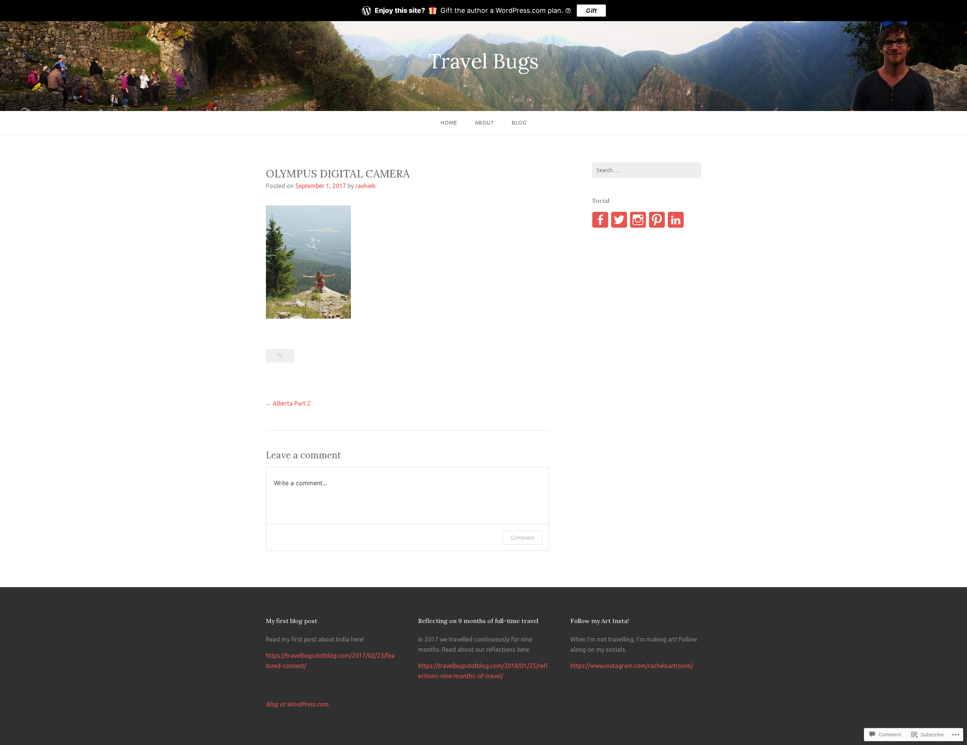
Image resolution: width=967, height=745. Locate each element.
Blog (519, 123)
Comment (522, 537)
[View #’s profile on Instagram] (638, 220)
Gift (591, 10)
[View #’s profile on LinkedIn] (676, 220)
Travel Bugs (483, 61)
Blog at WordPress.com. (297, 704)
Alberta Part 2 (291, 403)
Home (449, 123)
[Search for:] (646, 170)
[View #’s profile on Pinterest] (657, 220)
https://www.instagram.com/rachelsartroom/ (631, 665)
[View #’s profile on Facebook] (600, 220)
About (484, 123)
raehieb (365, 185)
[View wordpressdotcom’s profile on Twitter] (619, 220)
